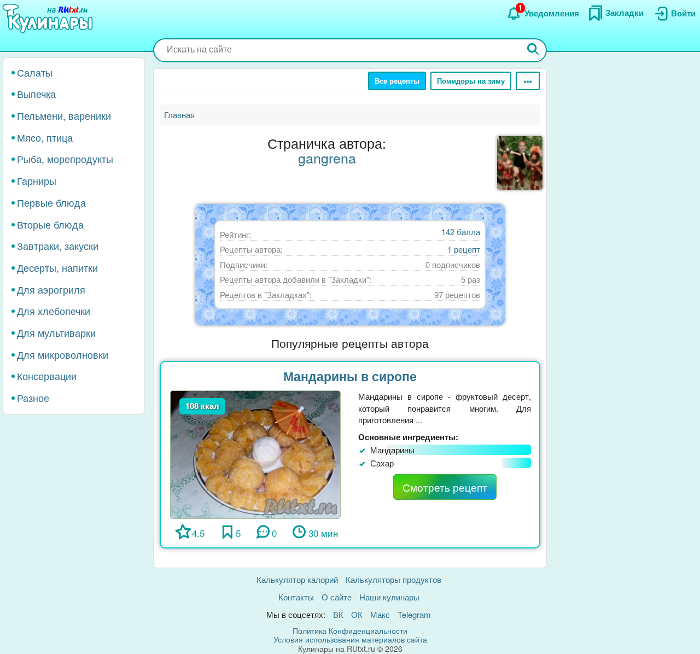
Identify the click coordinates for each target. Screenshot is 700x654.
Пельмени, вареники (64, 115)
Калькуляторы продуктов (393, 579)
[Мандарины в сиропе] (255, 453)
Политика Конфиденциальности (350, 630)
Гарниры (36, 181)
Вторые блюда (50, 224)
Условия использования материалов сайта (350, 639)
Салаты (34, 72)
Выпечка (36, 94)
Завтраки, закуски (57, 246)
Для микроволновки (62, 354)
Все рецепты (397, 80)
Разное (33, 398)
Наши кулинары (389, 597)
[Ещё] (528, 81)
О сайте (337, 597)
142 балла (460, 231)
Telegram (414, 614)
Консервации (47, 376)
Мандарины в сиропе (350, 376)
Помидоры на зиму (471, 80)
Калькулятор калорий (297, 579)
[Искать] (533, 50)
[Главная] (49, 19)
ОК (357, 614)
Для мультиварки (56, 332)
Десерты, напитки (57, 267)
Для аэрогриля (51, 289)
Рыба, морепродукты (65, 159)
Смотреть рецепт (444, 487)
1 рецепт (463, 249)
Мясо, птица (45, 137)
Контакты (296, 597)
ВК (338, 614)
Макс (380, 614)
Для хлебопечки (53, 311)
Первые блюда (51, 202)
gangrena (327, 157)
